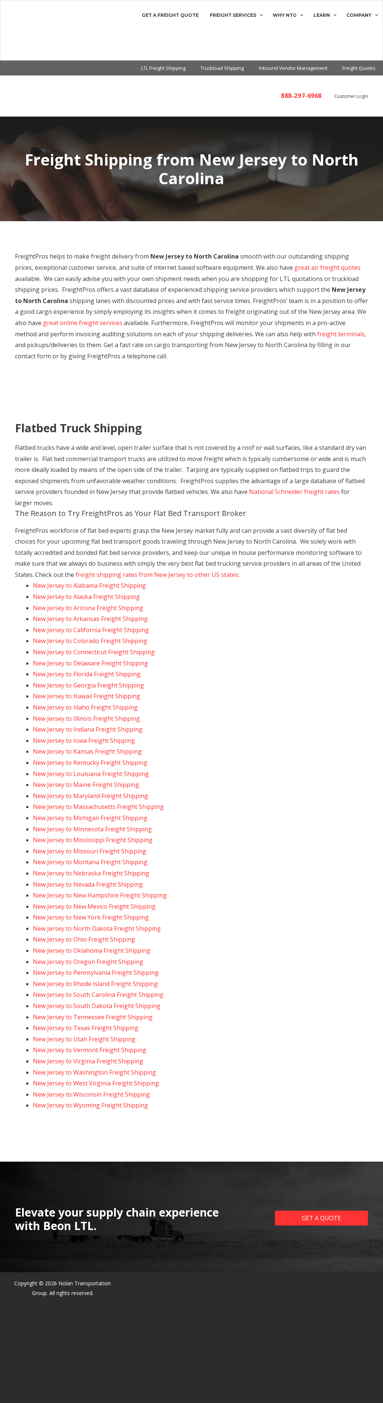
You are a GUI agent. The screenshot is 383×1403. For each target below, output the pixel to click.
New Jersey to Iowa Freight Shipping (84, 740)
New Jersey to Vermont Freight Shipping (89, 1050)
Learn (321, 15)
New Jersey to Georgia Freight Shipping (88, 685)
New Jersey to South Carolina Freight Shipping (98, 995)
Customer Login (351, 96)
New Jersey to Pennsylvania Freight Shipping (96, 972)
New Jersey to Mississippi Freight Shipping (93, 840)
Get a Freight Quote (170, 15)
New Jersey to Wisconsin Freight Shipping (91, 1094)
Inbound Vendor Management (293, 68)
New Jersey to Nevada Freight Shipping (88, 884)
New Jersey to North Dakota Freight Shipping (97, 928)
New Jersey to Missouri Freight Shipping (89, 851)
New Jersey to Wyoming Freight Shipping (90, 1105)
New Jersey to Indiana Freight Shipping (88, 729)
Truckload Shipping (222, 68)
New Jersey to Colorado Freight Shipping (90, 641)
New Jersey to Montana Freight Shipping (90, 862)
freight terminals (341, 334)
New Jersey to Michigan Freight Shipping (90, 818)
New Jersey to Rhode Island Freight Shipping (95, 984)
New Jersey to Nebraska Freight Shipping (91, 873)
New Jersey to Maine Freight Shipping (86, 785)
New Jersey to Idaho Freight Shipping (85, 707)
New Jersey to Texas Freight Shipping (85, 1028)
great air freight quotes (327, 267)
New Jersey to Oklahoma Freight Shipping (91, 950)
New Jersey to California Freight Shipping (91, 630)
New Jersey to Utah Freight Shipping (84, 1039)
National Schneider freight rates (294, 492)
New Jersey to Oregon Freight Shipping (88, 962)
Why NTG (285, 15)
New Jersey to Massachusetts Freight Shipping (98, 807)
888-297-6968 (301, 96)
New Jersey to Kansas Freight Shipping (87, 751)
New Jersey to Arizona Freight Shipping (88, 608)
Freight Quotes (359, 68)
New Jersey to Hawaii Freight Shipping (86, 696)
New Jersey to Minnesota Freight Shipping (92, 829)
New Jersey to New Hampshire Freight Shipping (100, 895)
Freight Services (233, 15)
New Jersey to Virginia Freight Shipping (88, 1061)
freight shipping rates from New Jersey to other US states (157, 575)
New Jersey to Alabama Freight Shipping (89, 585)
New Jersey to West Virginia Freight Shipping (96, 1083)
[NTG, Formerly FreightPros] (18, 30)
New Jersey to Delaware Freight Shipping (90, 663)
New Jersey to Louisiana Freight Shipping (91, 774)
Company (358, 15)
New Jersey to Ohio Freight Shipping (84, 939)
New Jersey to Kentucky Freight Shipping (90, 762)
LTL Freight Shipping (163, 68)
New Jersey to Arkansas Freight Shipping (90, 619)
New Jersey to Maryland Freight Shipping (90, 796)
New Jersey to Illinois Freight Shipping (86, 718)
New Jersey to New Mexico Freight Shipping (94, 906)
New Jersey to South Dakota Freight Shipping (96, 1006)
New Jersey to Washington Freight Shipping (94, 1072)
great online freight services (82, 323)
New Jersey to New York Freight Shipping (91, 917)
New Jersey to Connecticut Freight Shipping (94, 652)
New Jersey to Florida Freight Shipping (87, 674)
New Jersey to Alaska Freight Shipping (86, 597)
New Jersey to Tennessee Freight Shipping (93, 1017)
